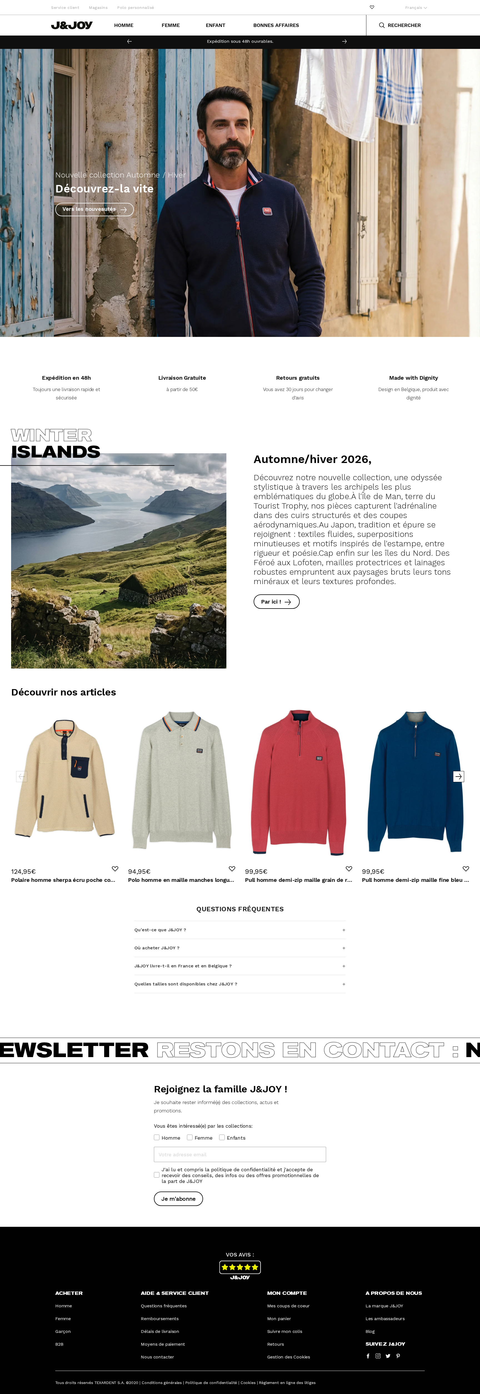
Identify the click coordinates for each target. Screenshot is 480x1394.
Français (414, 7)
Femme (171, 25)
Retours (275, 1344)
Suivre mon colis (284, 1331)
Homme (123, 25)
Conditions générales (162, 1383)
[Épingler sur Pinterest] (398, 1355)
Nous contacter (157, 1357)
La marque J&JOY (384, 1305)
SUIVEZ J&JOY (385, 1344)
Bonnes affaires (276, 25)
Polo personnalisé (135, 7)
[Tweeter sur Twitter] (388, 1355)
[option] (240, 41)
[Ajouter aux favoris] (115, 868)
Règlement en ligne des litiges (287, 1383)
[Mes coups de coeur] (372, 7)
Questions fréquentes (163, 1305)
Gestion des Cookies (288, 1357)
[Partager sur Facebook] (368, 1355)
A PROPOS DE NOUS (394, 1293)
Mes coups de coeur (288, 1305)
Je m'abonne (178, 1198)
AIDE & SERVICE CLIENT (175, 1293)
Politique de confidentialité (211, 1383)
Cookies (248, 1383)
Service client (65, 7)
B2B (59, 1344)
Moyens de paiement (163, 1344)
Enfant (215, 25)
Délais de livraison (160, 1331)
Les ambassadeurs (385, 1318)
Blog (370, 1331)
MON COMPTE (287, 1293)
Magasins (98, 7)
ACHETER (69, 1293)
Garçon (63, 1331)
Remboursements (160, 1318)
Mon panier (279, 1318)
